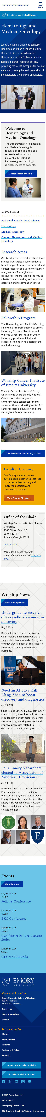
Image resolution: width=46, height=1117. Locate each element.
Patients (6, 1045)
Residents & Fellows (11, 1050)
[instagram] (23, 1082)
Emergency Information (13, 1105)
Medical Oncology (12, 232)
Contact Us (7, 1009)
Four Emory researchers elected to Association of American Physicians (22, 772)
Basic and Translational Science (20, 221)
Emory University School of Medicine (15, 5)
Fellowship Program (18, 318)
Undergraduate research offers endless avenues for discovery (23, 617)
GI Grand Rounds (14, 956)
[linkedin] (17, 1082)
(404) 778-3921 (11, 544)
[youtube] (29, 1082)
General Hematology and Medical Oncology (21, 239)
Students (6, 1055)
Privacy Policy (8, 1100)
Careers (5, 1019)
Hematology (8, 226)
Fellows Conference (16, 901)
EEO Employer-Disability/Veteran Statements (23, 1111)
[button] (23, 453)
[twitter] (10, 1082)
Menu (40, 7)
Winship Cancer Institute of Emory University (23, 383)
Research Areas (14, 252)
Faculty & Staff (9, 1039)
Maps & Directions (10, 1014)
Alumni (5, 1034)
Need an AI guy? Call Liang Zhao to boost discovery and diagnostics (23, 694)
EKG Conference (13, 918)
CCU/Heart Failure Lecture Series (21, 937)
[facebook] (4, 1082)
